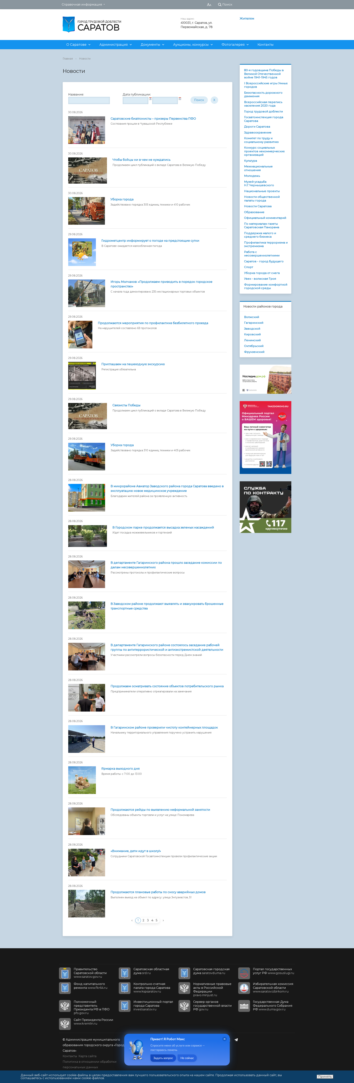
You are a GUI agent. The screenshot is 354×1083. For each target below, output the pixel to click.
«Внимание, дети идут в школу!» (136, 851)
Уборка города (121, 199)
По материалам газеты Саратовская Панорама (261, 225)
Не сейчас (187, 1058)
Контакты (266, 45)
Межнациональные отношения (258, 168)
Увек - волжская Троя (260, 278)
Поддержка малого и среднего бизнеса (260, 235)
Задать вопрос (163, 1058)
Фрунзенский (254, 352)
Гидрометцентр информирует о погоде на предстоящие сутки (150, 240)
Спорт (248, 267)
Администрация (113, 45)
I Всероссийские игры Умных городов (266, 85)
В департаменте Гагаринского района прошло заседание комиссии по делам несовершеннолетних (166, 565)
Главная (68, 58)
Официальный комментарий (265, 218)
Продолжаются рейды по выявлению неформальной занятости (160, 809)
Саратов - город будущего (264, 261)
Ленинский (252, 340)
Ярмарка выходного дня (120, 768)
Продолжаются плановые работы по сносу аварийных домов (158, 892)
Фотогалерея (233, 45)
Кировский (252, 334)
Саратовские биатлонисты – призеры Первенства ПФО (153, 118)
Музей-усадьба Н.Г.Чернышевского (259, 183)
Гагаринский (253, 322)
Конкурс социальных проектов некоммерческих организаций (264, 151)
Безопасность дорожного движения (263, 94)
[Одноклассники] (230, 1039)
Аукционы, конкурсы (191, 45)
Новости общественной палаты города (262, 198)
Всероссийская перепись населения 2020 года (263, 103)
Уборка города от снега (262, 273)
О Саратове (76, 45)
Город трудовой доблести (263, 111)
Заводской (252, 328)
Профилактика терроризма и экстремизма (266, 244)
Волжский (251, 317)
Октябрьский (253, 346)
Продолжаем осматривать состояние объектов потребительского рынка (167, 686)
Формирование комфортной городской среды (265, 286)
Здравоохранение (257, 132)
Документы (150, 45)
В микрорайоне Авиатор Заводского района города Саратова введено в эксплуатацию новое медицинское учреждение (167, 488)
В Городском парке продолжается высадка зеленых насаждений (163, 527)
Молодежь (252, 176)
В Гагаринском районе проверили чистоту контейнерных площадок (164, 727)
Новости (85, 58)
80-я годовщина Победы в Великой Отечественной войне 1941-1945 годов (264, 73)
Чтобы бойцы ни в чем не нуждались (141, 159)
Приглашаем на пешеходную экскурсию (133, 364)
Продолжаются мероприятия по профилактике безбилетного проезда (153, 323)
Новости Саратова (258, 206)
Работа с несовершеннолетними (262, 253)
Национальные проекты (262, 191)
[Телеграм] (237, 1039)
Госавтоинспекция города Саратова (263, 119)
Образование (254, 212)
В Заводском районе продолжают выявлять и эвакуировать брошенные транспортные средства (167, 606)
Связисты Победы (126, 405)
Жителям (247, 18)
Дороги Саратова (257, 126)
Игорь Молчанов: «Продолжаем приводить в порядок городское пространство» (161, 284)
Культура (250, 160)
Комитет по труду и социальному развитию (261, 140)
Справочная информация (82, 4)
